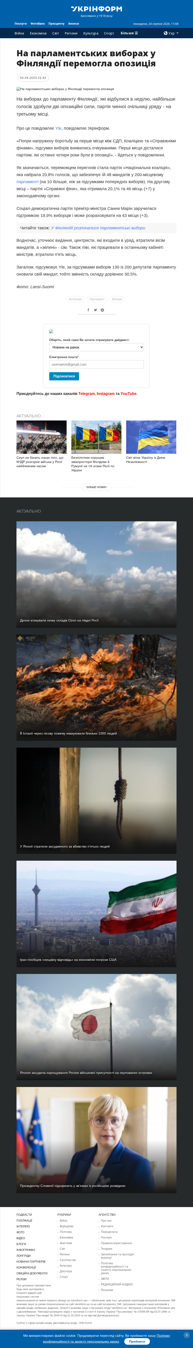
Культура (90, 33)
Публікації (24, 1220)
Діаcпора (66, 1271)
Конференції (26, 1267)
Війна (19, 33)
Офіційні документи (32, 1273)
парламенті (28, 181)
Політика (66, 1232)
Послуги (21, 24)
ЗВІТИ (105, 1278)
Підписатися (64, 376)
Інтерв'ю (23, 1226)
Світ (55, 33)
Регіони (71, 33)
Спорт (109, 33)
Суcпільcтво (68, 1260)
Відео (20, 1238)
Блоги (21, 1244)
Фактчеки (66, 1243)
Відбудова (66, 1226)
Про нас (106, 1220)
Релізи (21, 1279)
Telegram (86, 394)
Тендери (106, 1248)
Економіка (38, 33)
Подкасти (24, 1214)
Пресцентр (56, 24)
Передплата (109, 1232)
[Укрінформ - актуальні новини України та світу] (96, 8)
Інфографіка (25, 1250)
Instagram (106, 394)
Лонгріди (23, 1255)
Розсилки (107, 1290)
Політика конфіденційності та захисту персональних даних (116, 1268)
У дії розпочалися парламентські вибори (98, 228)
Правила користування (116, 1243)
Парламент (97, 299)
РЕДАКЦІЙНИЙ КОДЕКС (117, 1284)
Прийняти (137, 1341)
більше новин (96, 487)
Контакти (107, 1226)
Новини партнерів (30, 1261)
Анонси (73, 24)
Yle (58, 128)
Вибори (117, 299)
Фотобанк (38, 24)
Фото (20, 1232)
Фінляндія (75, 299)
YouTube (129, 394)
